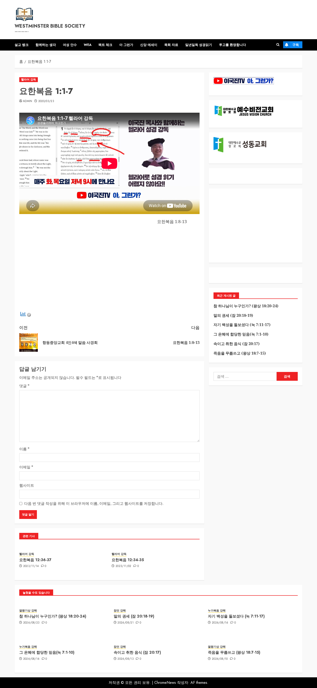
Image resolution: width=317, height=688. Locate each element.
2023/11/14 (31, 566)
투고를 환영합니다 (232, 44)
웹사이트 (26, 485)
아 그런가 (126, 44)
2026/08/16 (220, 623)
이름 (24, 448)
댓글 (24, 385)
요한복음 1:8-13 (172, 221)
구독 (295, 44)
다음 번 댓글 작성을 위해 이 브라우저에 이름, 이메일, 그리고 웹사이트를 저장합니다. (93, 503)
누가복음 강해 (217, 611)
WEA (87, 44)
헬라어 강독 (28, 79)
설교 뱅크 (22, 44)
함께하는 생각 (46, 44)
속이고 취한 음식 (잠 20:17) (236, 343)
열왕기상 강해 (28, 611)
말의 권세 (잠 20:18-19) (233, 315)
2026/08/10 (220, 659)
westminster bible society (50, 26)
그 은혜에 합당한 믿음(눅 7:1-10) (240, 334)
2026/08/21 (125, 623)
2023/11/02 (123, 566)
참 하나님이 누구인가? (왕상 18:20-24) (245, 305)
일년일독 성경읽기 (198, 44)
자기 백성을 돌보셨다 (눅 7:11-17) (241, 324)
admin (27, 101)
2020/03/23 (46, 101)
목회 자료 (171, 44)
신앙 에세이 (148, 44)
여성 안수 (70, 44)
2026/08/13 (125, 659)
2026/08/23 (31, 623)
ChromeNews (165, 682)
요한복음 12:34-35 (128, 560)
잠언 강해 (120, 611)
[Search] (278, 44)
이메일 (26, 467)
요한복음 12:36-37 (35, 560)
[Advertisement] (109, 270)
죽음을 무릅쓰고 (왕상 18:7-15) (239, 353)
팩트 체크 (105, 44)
